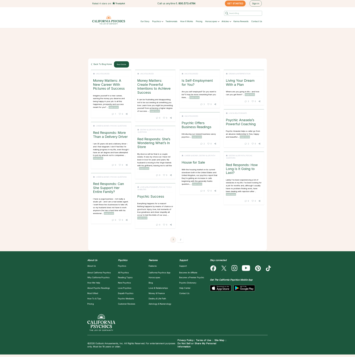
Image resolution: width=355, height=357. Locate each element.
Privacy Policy (185, 340)
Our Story (144, 21)
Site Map (219, 340)
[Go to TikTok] (268, 268)
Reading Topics (125, 277)
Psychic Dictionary (187, 283)
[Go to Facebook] (214, 268)
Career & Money (103, 126)
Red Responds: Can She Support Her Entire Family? (108, 188)
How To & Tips (94, 298)
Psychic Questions (118, 126)
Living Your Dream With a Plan (240, 82)
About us (91, 266)
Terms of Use (203, 340)
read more (113, 107)
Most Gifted (92, 293)
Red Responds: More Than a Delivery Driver (110, 135)
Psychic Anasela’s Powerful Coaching (241, 122)
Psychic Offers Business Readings (196, 125)
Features (153, 266)
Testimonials (171, 21)
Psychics (156, 21)
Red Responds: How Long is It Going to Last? (242, 169)
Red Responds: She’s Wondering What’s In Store (153, 143)
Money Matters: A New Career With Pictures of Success (109, 84)
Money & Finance (157, 293)
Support (183, 266)
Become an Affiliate (188, 272)
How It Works (186, 21)
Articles (225, 21)
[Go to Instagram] (234, 268)
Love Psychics (124, 288)
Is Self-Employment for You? (197, 82)
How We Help (93, 283)
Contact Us (256, 21)
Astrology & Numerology (160, 304)
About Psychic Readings (98, 288)
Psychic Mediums (126, 298)
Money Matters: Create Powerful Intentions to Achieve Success (154, 86)
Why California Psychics (98, 277)
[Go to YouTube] (246, 268)
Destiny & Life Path (148, 130)
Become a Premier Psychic (191, 277)
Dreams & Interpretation (239, 74)
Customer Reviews (126, 304)
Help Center (185, 288)
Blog (151, 283)
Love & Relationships (238, 113)
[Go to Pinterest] (257, 268)
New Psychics (124, 283)
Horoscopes (211, 21)
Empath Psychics (125, 293)
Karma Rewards (240, 21)
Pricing (199, 21)
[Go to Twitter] (224, 268)
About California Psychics (99, 272)
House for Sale (193, 162)
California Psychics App (159, 272)
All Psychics (123, 272)
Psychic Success (150, 196)
